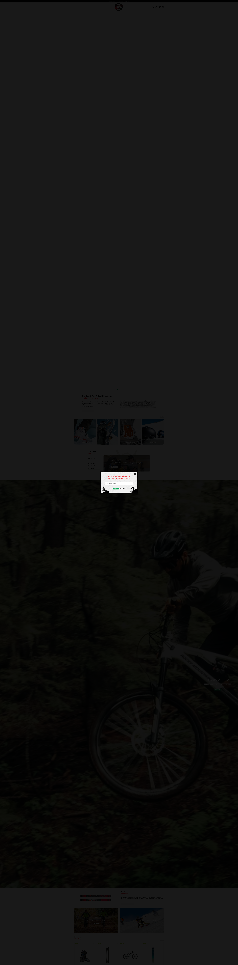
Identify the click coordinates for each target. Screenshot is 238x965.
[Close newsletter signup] (135, 474)
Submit (115, 488)
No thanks (122, 488)
